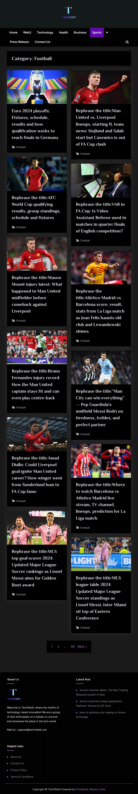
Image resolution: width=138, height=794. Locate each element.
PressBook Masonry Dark (90, 789)
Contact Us (42, 42)
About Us (15, 756)
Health (63, 32)
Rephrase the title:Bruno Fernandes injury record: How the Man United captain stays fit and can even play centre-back (36, 384)
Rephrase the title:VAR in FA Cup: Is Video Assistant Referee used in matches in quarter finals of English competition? (101, 218)
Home (13, 32)
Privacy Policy (18, 769)
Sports (97, 32)
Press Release (19, 42)
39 (73, 646)
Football (21, 147)
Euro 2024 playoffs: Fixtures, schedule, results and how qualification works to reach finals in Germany (35, 124)
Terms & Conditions (21, 776)
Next (80, 646)
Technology (45, 32)
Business (80, 32)
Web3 (27, 32)
